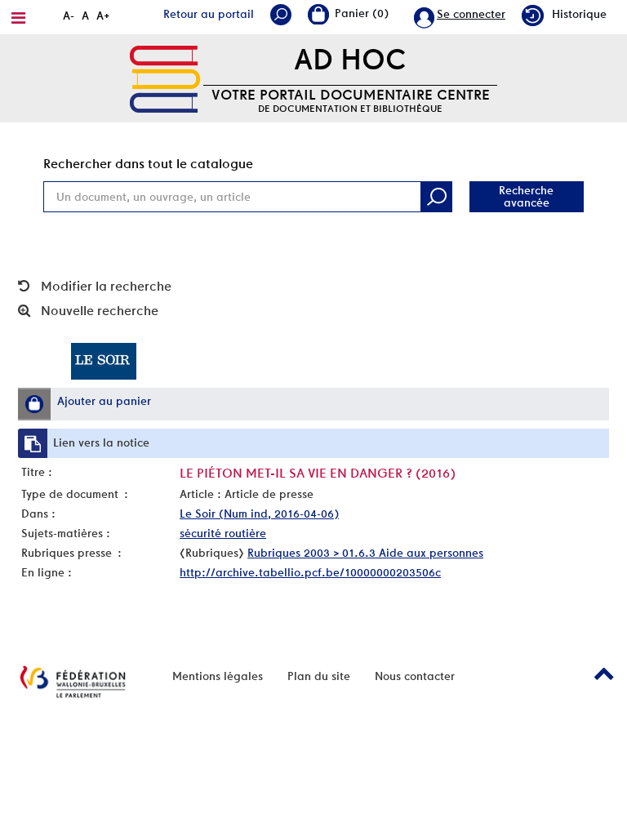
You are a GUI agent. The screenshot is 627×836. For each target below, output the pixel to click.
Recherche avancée (526, 196)
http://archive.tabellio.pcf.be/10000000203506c (310, 572)
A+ (103, 15)
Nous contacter (415, 676)
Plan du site (318, 676)
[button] (34, 404)
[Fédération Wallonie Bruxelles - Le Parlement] (72, 682)
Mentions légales (217, 676)
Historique (579, 13)
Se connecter (471, 13)
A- (68, 15)
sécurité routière (223, 533)
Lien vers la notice (101, 442)
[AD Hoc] (165, 77)
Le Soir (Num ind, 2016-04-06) (259, 513)
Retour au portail (208, 13)
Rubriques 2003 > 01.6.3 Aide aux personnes (365, 552)
